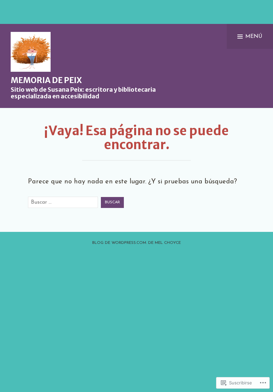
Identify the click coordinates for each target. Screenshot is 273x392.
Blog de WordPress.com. (119, 243)
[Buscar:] (63, 202)
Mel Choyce (168, 243)
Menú (253, 36)
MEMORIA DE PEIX (46, 80)
